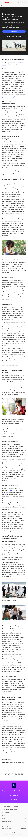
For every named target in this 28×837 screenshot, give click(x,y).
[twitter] (7, 828)
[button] (19, 2)
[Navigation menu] (2, 2)
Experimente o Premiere (14, 36)
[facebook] (3, 828)
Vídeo (2, 5)
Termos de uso (4, 832)
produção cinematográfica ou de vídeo (13, 97)
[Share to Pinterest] (16, 774)
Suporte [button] (3, 815)
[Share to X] (9, 774)
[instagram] (5, 828)
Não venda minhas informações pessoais (9, 834)
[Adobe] (7, 2)
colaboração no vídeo (8, 426)
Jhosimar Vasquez (19, 762)
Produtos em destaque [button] (6, 821)
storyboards (11, 490)
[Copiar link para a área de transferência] (22, 774)
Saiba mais (14, 799)
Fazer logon (23, 2)
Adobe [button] (3, 818)
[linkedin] (10, 828)
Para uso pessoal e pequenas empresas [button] (10, 806)
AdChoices (19, 834)
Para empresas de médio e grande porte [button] (10, 809)
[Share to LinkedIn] (12, 774)
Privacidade (21, 830)
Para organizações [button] (6, 812)
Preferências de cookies (12, 832)
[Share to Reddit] (19, 774)
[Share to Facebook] (6, 774)
